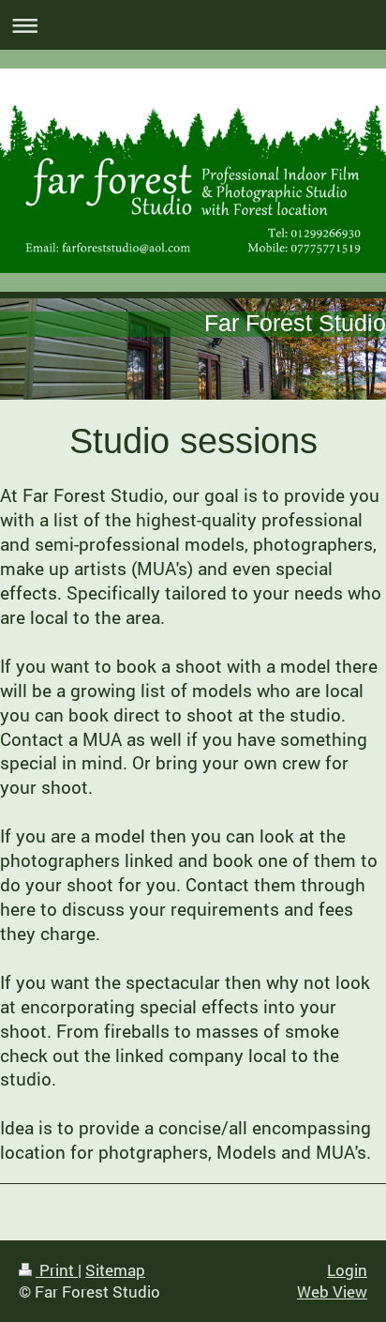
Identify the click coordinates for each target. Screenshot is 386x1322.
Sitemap (115, 1270)
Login (347, 1270)
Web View (332, 1291)
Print (57, 1270)
